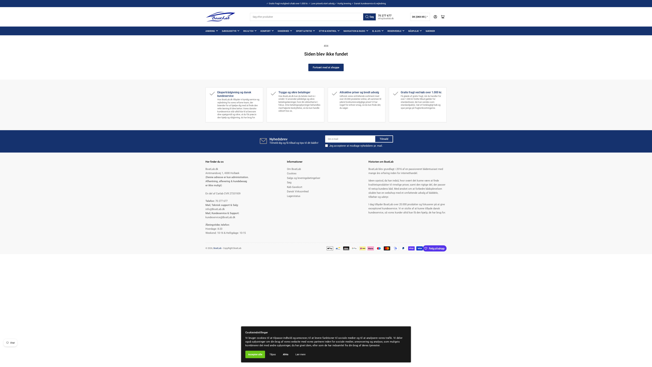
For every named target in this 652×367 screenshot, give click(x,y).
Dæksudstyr (229, 31)
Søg (289, 182)
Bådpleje (413, 31)
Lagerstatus (293, 196)
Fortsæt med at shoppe (326, 67)
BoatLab (217, 248)
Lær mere (300, 354)
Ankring (210, 31)
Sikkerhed (283, 31)
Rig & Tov (248, 31)
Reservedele (394, 31)
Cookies (291, 173)
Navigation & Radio (354, 31)
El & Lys (376, 31)
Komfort (265, 31)
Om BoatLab (294, 169)
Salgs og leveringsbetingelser (303, 178)
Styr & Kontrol (328, 31)
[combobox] (313, 17)
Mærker (430, 31)
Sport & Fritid (304, 31)
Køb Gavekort (294, 187)
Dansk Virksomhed (298, 191)
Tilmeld (384, 139)
